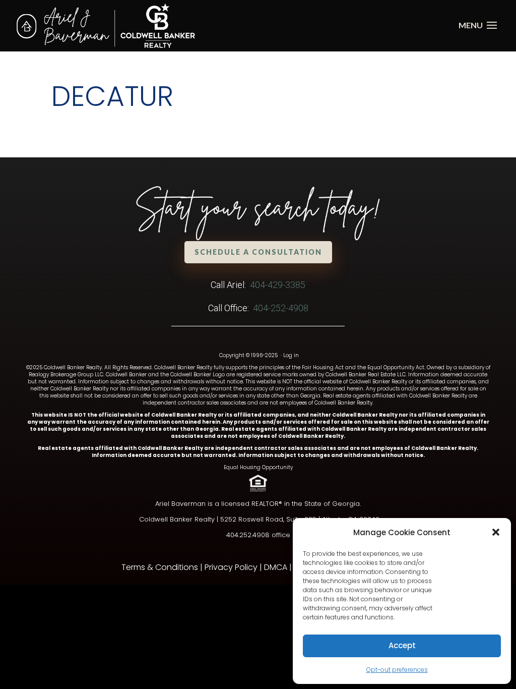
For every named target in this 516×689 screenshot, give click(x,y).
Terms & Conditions (159, 567)
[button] (496, 532)
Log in (291, 355)
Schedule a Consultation (258, 252)
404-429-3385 (277, 284)
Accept (402, 645)
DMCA (275, 567)
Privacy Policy (231, 567)
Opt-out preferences (397, 669)
